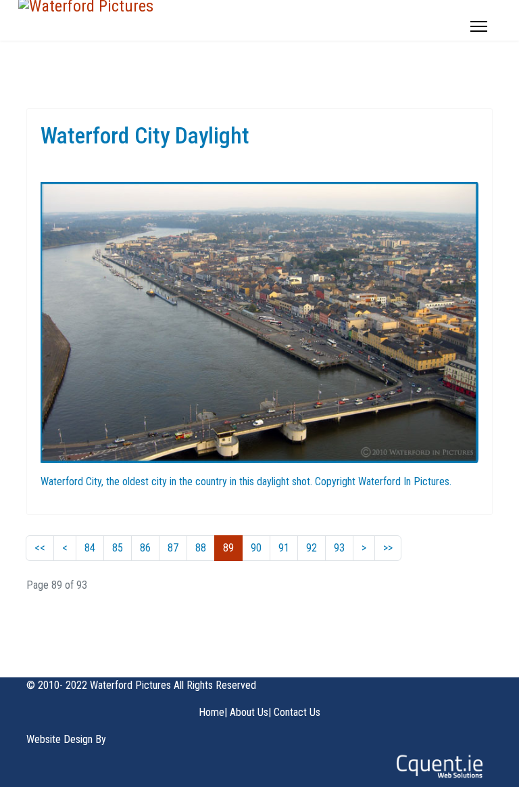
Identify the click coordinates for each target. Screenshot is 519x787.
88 (200, 547)
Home (211, 712)
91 (283, 547)
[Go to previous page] (64, 548)
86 (145, 547)
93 (339, 547)
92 (311, 547)
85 (117, 547)
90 (256, 547)
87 (173, 547)
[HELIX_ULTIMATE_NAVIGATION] (478, 26)
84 (89, 547)
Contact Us (297, 712)
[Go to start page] (40, 548)
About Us (249, 712)
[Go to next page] (364, 548)
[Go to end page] (387, 548)
